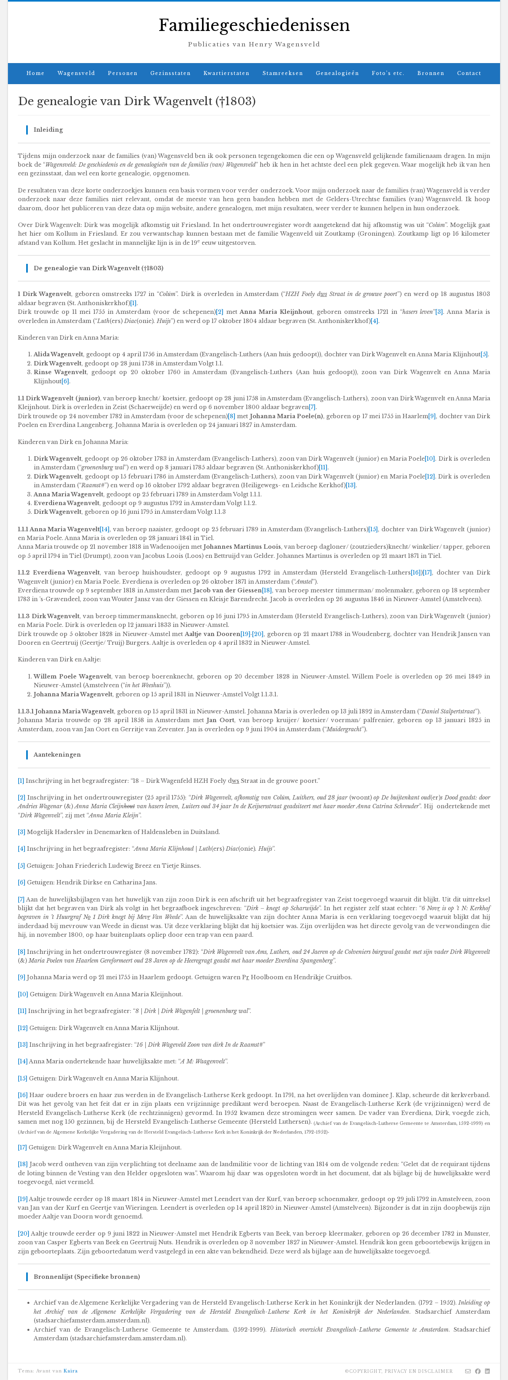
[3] (439, 311)
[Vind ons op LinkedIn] (487, 1371)
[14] (105, 529)
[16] (416, 572)
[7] (312, 407)
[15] (373, 529)
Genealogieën (337, 73)
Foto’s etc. (388, 73)
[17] (427, 572)
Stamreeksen (282, 73)
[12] (430, 476)
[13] (351, 485)
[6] (65, 381)
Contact (469, 73)
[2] (219, 311)
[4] (374, 321)
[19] (245, 634)
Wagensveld (76, 73)
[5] (484, 354)
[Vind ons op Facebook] (478, 1371)
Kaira (71, 1371)
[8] (231, 416)
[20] (258, 634)
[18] (267, 590)
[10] (430, 458)
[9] (432, 416)
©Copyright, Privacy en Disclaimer (399, 1371)
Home (36, 73)
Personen (123, 73)
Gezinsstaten (170, 73)
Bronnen (431, 73)
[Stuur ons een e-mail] (468, 1371)
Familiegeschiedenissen (254, 25)
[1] (133, 303)
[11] (323, 467)
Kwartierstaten (227, 73)
